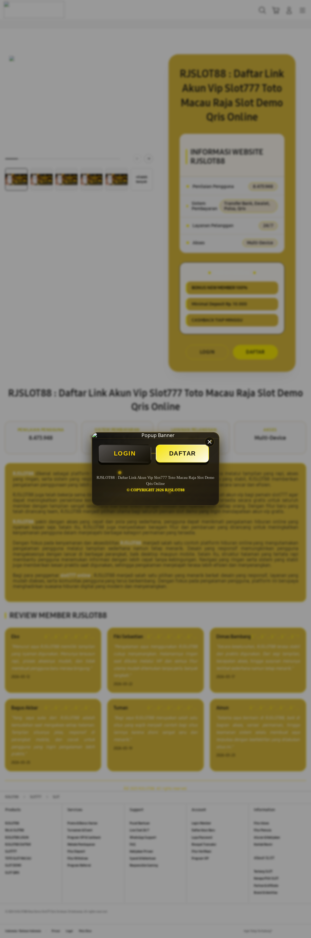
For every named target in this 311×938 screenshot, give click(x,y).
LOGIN (125, 453)
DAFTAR (182, 453)
